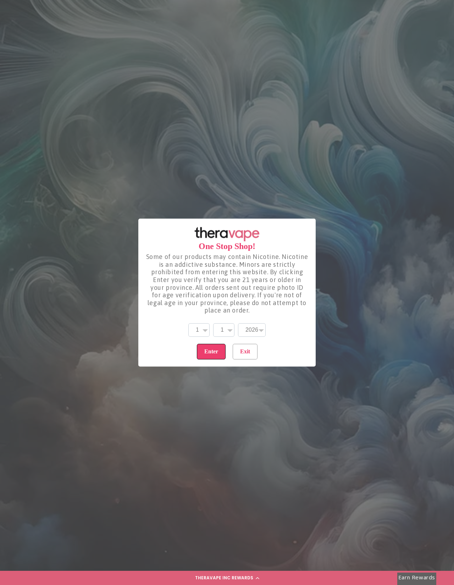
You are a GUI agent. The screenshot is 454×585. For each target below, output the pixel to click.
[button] (227, 578)
